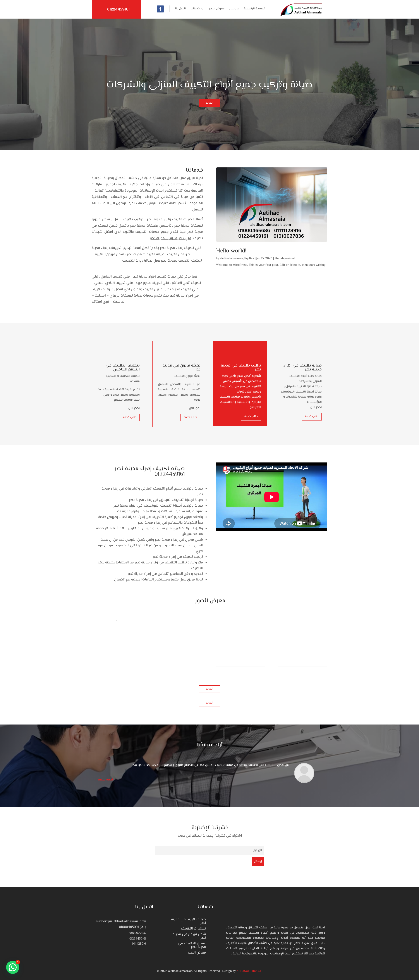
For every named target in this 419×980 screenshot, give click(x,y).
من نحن (234, 9)
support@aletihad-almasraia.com (121, 921)
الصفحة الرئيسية (254, 9)
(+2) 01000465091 (132, 927)
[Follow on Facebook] (160, 8)
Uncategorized (285, 258)
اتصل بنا (180, 9)
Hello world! (231, 251)
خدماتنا (195, 9)
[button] (12, 967)
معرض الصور (217, 9)
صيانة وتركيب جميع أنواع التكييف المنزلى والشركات (209, 85)
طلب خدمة (129, 417)
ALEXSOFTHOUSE (249, 971)
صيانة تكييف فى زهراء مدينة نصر (302, 368)
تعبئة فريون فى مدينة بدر (181, 368)
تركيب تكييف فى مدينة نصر (241, 368)
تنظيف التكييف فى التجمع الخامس (123, 368)
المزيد (209, 103)
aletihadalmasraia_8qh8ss (237, 258)
